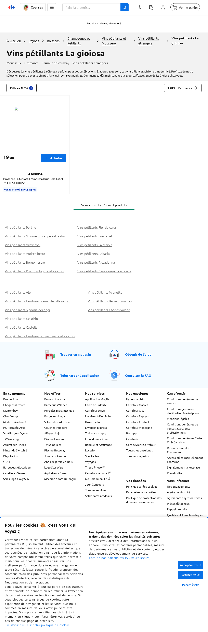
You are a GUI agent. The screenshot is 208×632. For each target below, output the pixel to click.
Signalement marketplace (183, 467)
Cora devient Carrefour (140, 444)
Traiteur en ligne (95, 433)
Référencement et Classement (179, 450)
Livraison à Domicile (98, 416)
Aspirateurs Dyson (55, 473)
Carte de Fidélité (96, 405)
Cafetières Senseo (14, 473)
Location (90, 450)
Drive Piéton (93, 422)
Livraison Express (96, 427)
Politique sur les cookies (141, 486)
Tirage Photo (93, 467)
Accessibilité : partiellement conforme (185, 459)
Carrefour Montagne (139, 427)
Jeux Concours (94, 484)
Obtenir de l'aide (138, 354)
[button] (51, 7)
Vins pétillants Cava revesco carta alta (104, 271)
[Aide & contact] (139, 7)
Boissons (53, 41)
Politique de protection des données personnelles (143, 500)
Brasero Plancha (54, 399)
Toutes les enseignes (139, 450)
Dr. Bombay (10, 410)
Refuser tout (190, 575)
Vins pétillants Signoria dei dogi (27, 309)
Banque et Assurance (98, 444)
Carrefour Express (137, 416)
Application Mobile (97, 399)
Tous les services (95, 490)
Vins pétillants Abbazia (93, 253)
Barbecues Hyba (54, 416)
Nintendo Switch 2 (15, 450)
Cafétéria (132, 439)
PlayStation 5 (11, 456)
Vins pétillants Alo (18, 292)
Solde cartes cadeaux (98, 496)
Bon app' (131, 433)
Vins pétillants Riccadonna (96, 262)
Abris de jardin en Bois (58, 461)
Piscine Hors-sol (54, 439)
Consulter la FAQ (138, 375)
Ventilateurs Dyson (15, 433)
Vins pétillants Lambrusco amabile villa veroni (37, 301)
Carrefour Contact (137, 422)
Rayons (34, 41)
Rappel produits (177, 509)
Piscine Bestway (54, 450)
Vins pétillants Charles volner (109, 309)
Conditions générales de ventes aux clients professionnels (182, 428)
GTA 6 (7, 461)
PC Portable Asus (14, 427)
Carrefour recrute (96, 473)
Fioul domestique (96, 439)
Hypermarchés (135, 399)
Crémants (31, 63)
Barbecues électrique (17, 467)
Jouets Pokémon (55, 456)
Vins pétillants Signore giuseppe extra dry (35, 236)
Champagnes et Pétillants (78, 40)
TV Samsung (11, 439)
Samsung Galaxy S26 (16, 478)
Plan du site (174, 473)
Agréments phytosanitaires (184, 498)
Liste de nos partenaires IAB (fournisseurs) (119, 558)
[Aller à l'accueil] (11, 7)
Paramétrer (190, 585)
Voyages (90, 461)
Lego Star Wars (53, 467)
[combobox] (95, 7)
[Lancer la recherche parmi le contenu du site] (124, 7)
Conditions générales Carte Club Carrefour (184, 440)
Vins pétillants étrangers (148, 40)
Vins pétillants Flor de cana (96, 227)
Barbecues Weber (55, 405)
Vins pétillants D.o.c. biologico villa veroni (34, 271)
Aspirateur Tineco (14, 444)
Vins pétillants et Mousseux (114, 40)
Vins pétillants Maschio (21, 318)
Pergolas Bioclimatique (59, 410)
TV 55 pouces (52, 444)
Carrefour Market (137, 405)
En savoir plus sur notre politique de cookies (37, 625)
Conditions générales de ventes (182, 401)
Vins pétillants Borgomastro (25, 262)
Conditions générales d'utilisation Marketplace (183, 411)
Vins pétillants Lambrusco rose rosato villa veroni (40, 336)
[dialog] (104, 574)
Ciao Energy (10, 416)
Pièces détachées (178, 503)
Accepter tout (190, 565)
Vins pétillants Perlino (20, 227)
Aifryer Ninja (52, 433)
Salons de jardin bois (57, 422)
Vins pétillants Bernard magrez (110, 301)
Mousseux (13, 63)
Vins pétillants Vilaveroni (22, 244)
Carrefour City (135, 410)
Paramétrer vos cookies (141, 492)
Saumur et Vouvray (55, 63)
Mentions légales (178, 418)
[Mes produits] (151, 7)
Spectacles (92, 456)
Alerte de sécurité (178, 492)
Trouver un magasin (75, 354)
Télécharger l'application (79, 375)
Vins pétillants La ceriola (94, 244)
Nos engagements (178, 486)
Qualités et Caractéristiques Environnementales (185, 517)
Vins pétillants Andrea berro (25, 253)
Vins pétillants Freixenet (94, 236)
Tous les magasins (137, 456)
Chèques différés (14, 405)
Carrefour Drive (95, 410)
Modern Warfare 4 (14, 422)
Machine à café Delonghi (60, 478)
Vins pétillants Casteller (22, 327)
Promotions (10, 399)
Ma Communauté (96, 478)
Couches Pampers (55, 427)
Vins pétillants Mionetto (105, 292)
